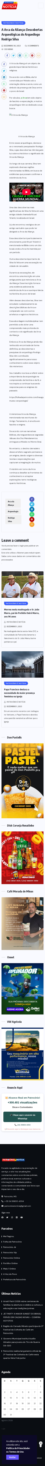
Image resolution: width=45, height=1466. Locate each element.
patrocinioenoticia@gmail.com (17, 1206)
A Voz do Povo (10, 1274)
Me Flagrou (8, 1236)
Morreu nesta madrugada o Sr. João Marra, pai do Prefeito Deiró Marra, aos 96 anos (21, 613)
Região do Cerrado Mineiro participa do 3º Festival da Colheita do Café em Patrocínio (23, 1330)
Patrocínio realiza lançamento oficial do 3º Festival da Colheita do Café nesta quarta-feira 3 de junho (22, 1354)
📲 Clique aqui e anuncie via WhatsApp (22, 1117)
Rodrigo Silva (11, 519)
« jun (3, 1428)
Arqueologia (13, 511)
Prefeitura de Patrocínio (14, 1279)
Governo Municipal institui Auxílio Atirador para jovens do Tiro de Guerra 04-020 (21, 1342)
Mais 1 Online (9, 1268)
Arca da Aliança (11, 503)
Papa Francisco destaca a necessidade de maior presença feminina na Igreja (19, 693)
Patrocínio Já (9, 1247)
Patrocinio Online (11, 1258)
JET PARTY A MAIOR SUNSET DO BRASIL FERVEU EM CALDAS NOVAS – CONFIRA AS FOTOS (22, 1317)
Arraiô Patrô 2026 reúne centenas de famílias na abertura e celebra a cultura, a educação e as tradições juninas (22, 1305)
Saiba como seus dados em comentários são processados (21, 558)
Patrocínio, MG (10, 1196)
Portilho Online (10, 1263)
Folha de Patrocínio (12, 1241)
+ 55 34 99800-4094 (14, 1201)
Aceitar (12, 1457)
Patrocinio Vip (10, 1252)
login (22, 545)
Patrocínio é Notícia (16, 622)
